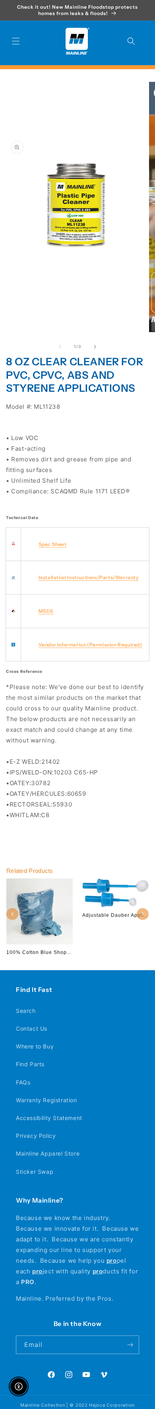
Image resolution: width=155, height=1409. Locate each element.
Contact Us (31, 1028)
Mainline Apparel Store (47, 1153)
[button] (16, 41)
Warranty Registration (46, 1100)
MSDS (46, 611)
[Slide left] (60, 346)
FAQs (23, 1082)
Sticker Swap (34, 1171)
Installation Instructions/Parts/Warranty (89, 577)
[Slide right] (95, 346)
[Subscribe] (130, 1344)
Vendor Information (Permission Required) (90, 645)
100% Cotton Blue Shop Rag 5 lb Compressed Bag (70, 952)
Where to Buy (35, 1046)
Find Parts (30, 1064)
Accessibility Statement (49, 1117)
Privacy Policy (36, 1135)
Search (26, 1010)
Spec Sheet (53, 544)
